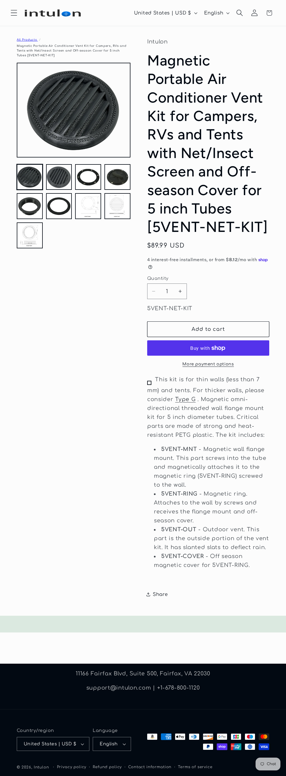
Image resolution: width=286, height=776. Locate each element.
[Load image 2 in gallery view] (59, 177)
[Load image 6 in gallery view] (59, 206)
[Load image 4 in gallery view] (117, 177)
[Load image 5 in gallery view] (30, 206)
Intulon (41, 767)
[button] (14, 13)
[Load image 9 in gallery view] (30, 235)
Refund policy (107, 767)
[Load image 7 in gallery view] (88, 206)
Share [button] (160, 594)
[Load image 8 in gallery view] (117, 206)
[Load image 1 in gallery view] (30, 177)
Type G (185, 399)
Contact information (149, 767)
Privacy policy (72, 767)
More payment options (208, 364)
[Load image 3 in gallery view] (88, 177)
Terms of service (195, 767)
